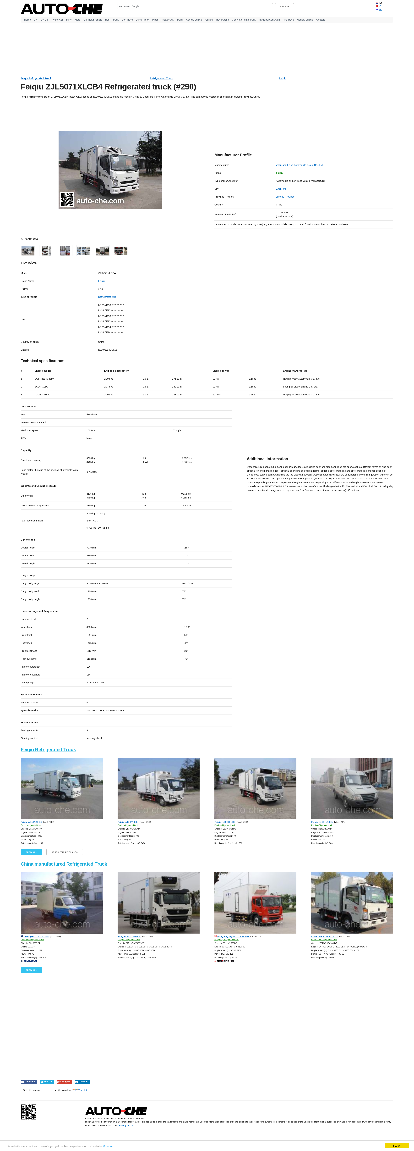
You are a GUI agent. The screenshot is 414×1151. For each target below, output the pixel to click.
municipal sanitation (269, 19)
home (27, 19)
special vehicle (194, 19)
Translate (83, 1090)
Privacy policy (126, 1125)
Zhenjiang (281, 188)
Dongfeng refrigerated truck (226, 940)
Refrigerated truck (107, 296)
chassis (320, 19)
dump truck (142, 19)
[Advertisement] (118, 48)
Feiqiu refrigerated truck (31, 825)
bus (107, 19)
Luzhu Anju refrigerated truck (324, 940)
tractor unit (167, 19)
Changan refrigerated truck (32, 940)
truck (116, 19)
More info (108, 1146)
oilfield (209, 19)
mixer (155, 19)
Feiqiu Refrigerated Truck (36, 78)
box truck (127, 19)
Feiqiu (282, 78)
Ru (380, 9)
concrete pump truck (244, 19)
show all (31, 852)
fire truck (288, 19)
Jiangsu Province (285, 196)
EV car (45, 19)
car (36, 19)
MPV (69, 19)
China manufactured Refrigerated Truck (64, 864)
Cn (380, 6)
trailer (180, 19)
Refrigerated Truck (161, 78)
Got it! (397, 1146)
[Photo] (110, 170)
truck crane (222, 19)
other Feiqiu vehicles (64, 852)
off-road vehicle (92, 19)
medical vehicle (305, 19)
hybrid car (57, 19)
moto (77, 19)
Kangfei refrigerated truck (129, 940)
